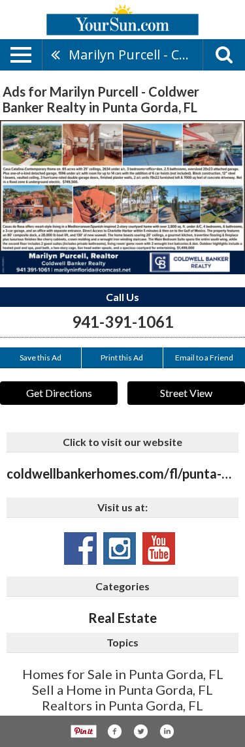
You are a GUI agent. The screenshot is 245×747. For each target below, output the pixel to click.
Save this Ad (40, 357)
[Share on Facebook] (114, 731)
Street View (186, 393)
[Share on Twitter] (140, 731)
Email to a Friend (204, 357)
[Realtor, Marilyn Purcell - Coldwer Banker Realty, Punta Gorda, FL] (122, 197)
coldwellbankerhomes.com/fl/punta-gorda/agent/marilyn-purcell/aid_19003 (122, 473)
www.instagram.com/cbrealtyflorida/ (119, 548)
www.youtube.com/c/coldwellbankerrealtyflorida (158, 548)
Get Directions (59, 393)
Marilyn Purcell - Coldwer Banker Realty (136, 54)
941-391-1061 (123, 321)
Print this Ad (122, 357)
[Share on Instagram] (166, 731)
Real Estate (122, 618)
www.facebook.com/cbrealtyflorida (80, 548)
